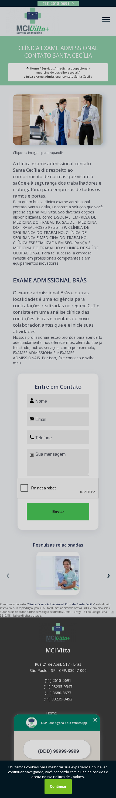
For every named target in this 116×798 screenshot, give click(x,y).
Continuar (58, 787)
